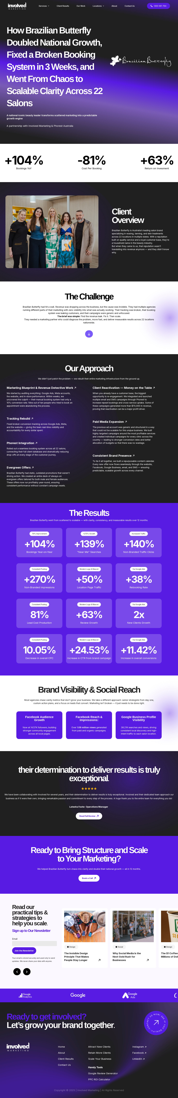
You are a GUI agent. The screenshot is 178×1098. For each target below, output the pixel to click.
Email (14, 939)
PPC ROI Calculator (99, 1079)
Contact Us (64, 1064)
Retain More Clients (99, 1052)
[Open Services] (48, 5)
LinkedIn (137, 1058)
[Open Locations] (103, 5)
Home (61, 1046)
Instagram (138, 1046)
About (61, 1052)
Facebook (138, 1052)
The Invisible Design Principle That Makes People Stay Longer (76, 957)
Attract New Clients (99, 1046)
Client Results (66, 1058)
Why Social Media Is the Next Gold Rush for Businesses (127, 957)
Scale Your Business (99, 1058)
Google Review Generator (103, 1073)
